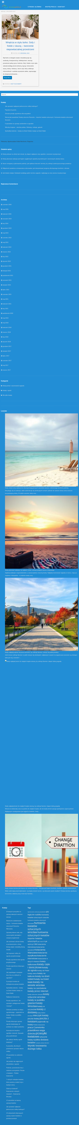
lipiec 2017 (6, 356)
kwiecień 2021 (7, 304)
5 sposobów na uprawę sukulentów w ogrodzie (19, 123)
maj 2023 (5, 233)
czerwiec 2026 (7, 204)
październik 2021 (8, 275)
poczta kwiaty (33, 1019)
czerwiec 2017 (7, 360)
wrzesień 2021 (7, 280)
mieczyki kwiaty (40, 1015)
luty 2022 (5, 256)
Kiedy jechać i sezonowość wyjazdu (13, 385)
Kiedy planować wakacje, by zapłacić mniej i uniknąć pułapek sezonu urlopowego (29, 570)
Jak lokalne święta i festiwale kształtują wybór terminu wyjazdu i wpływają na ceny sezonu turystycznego (34, 173)
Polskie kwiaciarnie (39, 1025)
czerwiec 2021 (7, 294)
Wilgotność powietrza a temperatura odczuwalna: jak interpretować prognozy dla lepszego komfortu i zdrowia (36, 168)
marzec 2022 (7, 252)
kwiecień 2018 (7, 327)
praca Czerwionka (36, 1027)
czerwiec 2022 (7, 237)
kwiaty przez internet (38, 991)
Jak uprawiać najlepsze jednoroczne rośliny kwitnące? (21, 106)
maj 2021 (5, 299)
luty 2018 (5, 337)
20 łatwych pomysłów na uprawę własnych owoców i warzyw (14, 914)
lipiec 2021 (6, 289)
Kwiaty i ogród (7, 390)
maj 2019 (5, 318)
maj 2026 (5, 209)
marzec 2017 (7, 370)
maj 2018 (5, 322)
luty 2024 (5, 223)
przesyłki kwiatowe (37, 1035)
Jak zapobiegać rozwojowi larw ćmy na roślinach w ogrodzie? (14, 975)
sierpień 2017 (7, 351)
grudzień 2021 (7, 266)
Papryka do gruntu (10, 110)
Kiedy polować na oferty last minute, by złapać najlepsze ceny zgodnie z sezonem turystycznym (32, 154)
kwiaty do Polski (43, 971)
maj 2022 (5, 242)
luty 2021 (5, 308)
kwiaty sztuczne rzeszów (35, 994)
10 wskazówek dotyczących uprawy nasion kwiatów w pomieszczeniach (14, 1115)
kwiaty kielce (32, 973)
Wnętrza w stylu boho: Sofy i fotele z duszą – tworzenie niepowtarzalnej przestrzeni (20, 46)
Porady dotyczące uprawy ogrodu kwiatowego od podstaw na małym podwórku (15, 1024)
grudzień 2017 (7, 346)
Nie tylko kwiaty (16, 84)
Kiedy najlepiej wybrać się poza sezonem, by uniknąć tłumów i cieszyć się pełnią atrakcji (31, 652)
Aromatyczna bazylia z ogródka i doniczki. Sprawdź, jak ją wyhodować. (15, 1033)
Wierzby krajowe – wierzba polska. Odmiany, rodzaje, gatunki (23, 127)
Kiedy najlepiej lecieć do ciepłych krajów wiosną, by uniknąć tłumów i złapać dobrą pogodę (32, 806)
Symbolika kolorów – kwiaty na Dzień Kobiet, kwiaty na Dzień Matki (25, 131)
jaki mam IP (41, 941)
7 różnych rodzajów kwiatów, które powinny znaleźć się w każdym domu (15, 1082)
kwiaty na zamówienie (37, 988)
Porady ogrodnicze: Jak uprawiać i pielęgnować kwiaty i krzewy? (15, 1003)
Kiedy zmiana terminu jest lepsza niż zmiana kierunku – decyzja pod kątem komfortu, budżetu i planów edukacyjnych (40, 888)
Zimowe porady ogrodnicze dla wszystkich (18, 113)
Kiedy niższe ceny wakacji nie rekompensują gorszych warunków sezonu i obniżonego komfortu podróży (36, 488)
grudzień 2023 (7, 228)
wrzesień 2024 (7, 218)
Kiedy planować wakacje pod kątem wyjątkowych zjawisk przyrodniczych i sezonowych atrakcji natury (33, 159)
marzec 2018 (7, 332)
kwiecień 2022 (7, 247)
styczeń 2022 (7, 261)
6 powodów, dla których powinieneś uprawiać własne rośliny (15, 1048)
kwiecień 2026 (7, 214)
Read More (7, 77)
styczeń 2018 (7, 341)
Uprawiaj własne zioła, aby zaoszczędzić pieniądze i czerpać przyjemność (14, 935)
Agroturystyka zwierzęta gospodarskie (37, 911)
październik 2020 (8, 313)
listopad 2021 (7, 270)
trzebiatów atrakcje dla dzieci (42, 1042)
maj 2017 (5, 365)
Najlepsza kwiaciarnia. (13, 997)
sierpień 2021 (7, 285)
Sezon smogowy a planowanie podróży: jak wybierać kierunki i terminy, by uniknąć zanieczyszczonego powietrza (37, 163)
